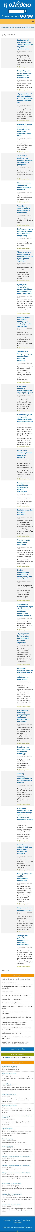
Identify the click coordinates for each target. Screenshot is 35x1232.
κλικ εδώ (8, 1057)
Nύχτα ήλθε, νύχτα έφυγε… (9, 983)
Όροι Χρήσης (7, 1220)
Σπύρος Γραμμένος (7, 992)
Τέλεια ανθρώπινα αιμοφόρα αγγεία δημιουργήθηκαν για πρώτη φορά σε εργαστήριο (25, 256)
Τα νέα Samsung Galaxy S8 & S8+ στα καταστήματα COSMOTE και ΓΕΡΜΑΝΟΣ (24, 849)
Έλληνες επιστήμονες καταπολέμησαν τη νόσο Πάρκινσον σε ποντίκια (24, 778)
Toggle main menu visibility (32, 21)
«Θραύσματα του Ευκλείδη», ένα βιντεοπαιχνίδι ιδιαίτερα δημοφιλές (23, 638)
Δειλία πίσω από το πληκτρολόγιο (11, 1033)
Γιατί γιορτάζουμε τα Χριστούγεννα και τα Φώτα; (16, 979)
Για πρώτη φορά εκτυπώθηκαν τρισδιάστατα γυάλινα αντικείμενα (23, 487)
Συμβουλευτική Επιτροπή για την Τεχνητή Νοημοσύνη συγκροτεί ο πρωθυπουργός (25, 44)
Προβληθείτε (16, 1220)
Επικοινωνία (17, 1222)
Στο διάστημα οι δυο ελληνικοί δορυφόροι (25, 512)
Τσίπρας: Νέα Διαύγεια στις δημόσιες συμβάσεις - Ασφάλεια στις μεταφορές (25, 160)
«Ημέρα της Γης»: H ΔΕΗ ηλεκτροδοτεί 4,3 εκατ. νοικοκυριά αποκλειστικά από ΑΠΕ (25, 98)
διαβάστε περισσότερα (23, 67)
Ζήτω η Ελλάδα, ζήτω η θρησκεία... (11, 1003)
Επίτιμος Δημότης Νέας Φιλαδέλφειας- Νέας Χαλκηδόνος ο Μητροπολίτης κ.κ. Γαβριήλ (14, 1023)
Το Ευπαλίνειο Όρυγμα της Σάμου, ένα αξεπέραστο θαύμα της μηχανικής (24, 356)
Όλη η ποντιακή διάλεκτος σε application (23, 542)
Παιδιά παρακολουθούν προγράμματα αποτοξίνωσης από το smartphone (24, 574)
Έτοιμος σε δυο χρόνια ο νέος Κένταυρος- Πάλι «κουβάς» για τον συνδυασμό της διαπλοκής (15, 1043)
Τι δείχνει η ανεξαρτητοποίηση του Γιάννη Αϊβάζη (16, 995)
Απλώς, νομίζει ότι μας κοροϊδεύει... (12, 999)
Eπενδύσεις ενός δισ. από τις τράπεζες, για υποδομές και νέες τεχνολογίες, (24, 321)
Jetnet (29, 1227)
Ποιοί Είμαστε (26, 1220)
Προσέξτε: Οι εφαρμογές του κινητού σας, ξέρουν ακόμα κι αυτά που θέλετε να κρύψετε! (25, 289)
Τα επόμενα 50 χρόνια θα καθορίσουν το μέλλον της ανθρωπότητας (23, 940)
